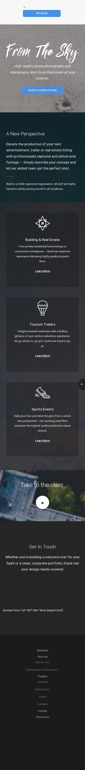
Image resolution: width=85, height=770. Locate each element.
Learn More (42, 271)
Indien (42, 696)
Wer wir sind (42, 662)
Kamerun (42, 704)
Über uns (42, 656)
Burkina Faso (42, 689)
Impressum (42, 716)
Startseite (42, 650)
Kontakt (42, 710)
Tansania (42, 681)
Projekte (42, 676)
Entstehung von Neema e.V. (42, 669)
